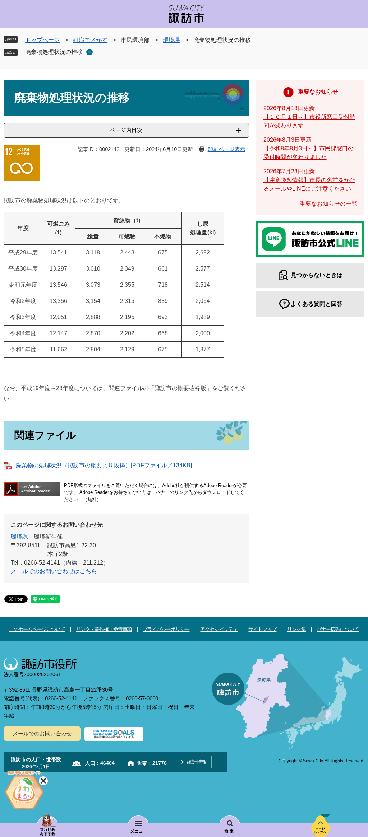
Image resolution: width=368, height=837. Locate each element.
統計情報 (197, 762)
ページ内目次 (126, 130)
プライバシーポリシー (166, 629)
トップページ (42, 40)
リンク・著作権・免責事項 (104, 629)
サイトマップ (262, 629)
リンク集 (296, 629)
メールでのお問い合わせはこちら (54, 571)
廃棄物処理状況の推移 (54, 52)
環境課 (171, 40)
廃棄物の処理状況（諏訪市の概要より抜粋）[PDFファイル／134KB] (104, 465)
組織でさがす (90, 40)
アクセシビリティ (219, 629)
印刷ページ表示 (226, 149)
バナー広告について (338, 629)
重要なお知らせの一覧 (328, 204)
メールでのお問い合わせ (42, 733)
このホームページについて (37, 629)
